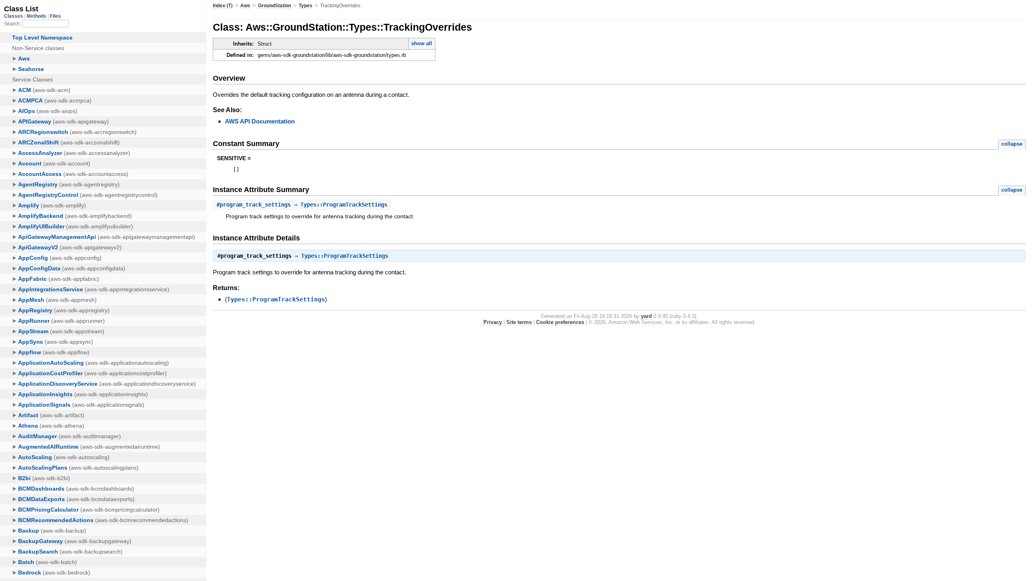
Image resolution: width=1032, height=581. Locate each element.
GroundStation (274, 5)
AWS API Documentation (260, 121)
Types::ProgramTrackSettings (344, 256)
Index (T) (223, 5)
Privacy (492, 322)
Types (305, 5)
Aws (245, 5)
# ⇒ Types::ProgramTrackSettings (301, 204)
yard (646, 316)
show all (421, 43)
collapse (1011, 144)
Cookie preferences (560, 322)
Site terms (519, 322)
